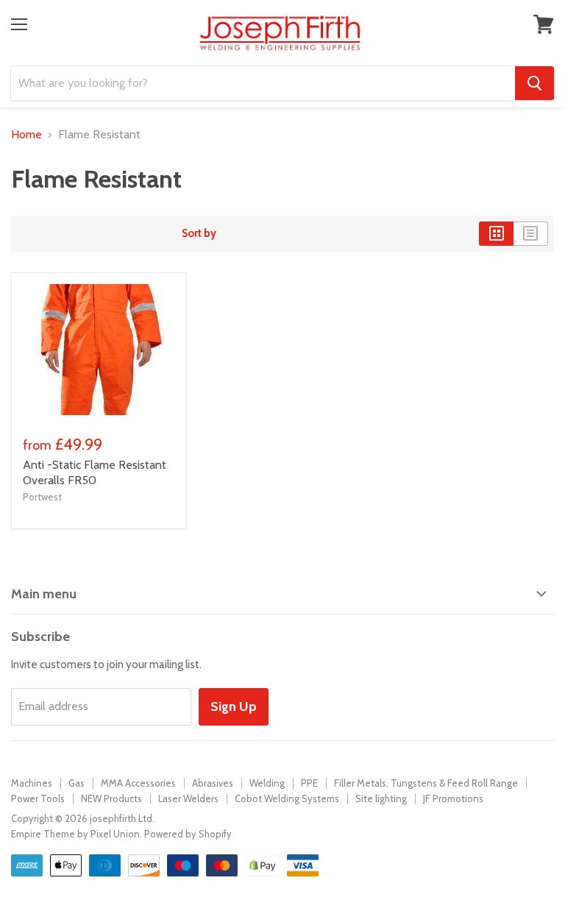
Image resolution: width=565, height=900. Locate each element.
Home (26, 134)
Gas (76, 783)
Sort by (199, 233)
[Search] (534, 83)
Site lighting (381, 798)
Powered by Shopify (188, 834)
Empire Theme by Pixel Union (75, 834)
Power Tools (38, 798)
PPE (309, 783)
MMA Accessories (138, 783)
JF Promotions (453, 798)
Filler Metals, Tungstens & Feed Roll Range (426, 783)
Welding (267, 783)
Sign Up (233, 706)
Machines (31, 783)
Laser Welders (188, 798)
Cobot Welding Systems (287, 798)
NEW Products (111, 798)
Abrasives (212, 783)
